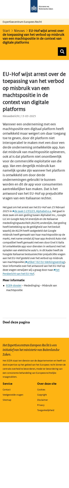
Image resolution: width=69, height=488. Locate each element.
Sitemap (7, 399)
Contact (7, 389)
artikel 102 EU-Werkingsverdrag (45, 262)
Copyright (42, 394)
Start (6, 31)
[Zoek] (62, 51)
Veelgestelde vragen (13, 394)
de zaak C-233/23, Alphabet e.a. (33, 211)
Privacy (40, 405)
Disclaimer (42, 399)
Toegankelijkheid (45, 410)
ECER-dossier (13, 285)
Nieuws (19, 31)
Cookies (41, 389)
